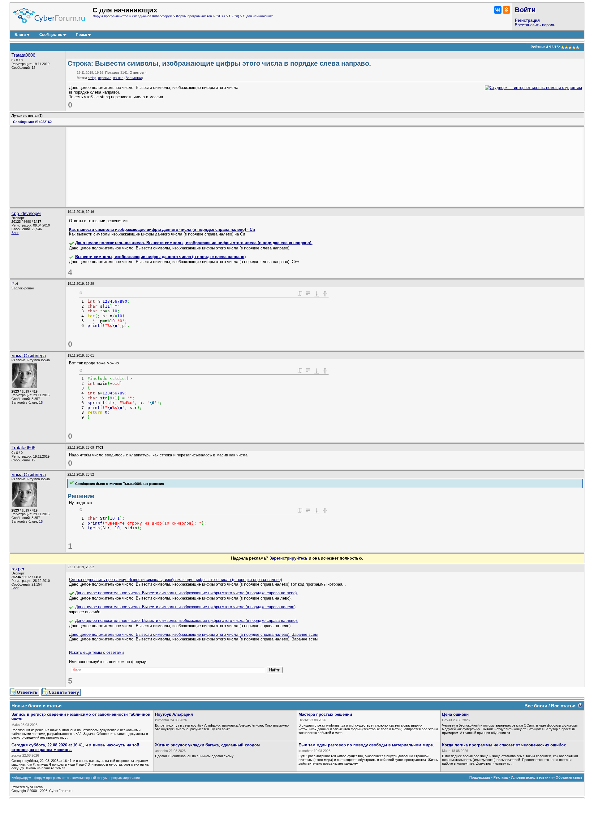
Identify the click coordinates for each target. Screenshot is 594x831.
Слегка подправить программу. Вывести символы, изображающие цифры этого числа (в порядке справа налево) (175, 579)
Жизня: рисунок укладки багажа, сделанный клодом (207, 745)
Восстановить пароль (535, 25)
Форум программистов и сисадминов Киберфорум (132, 16)
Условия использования (532, 777)
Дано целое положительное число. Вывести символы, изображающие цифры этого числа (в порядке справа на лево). (186, 593)
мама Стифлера (28, 355)
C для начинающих (258, 16)
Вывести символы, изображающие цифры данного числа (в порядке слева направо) (160, 256)
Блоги (20, 35)
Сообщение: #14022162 (32, 122)
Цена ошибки (455, 714)
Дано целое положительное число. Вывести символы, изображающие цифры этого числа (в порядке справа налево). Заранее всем (193, 634)
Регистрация (527, 20)
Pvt (14, 283)
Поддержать (479, 777)
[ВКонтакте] (497, 10)
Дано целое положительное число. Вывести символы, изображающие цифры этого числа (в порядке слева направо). (193, 242)
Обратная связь (569, 777)
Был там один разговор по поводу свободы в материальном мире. (366, 745)
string (92, 78)
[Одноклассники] (506, 10)
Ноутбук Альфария (174, 714)
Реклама (500, 777)
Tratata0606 (23, 55)
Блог (15, 233)
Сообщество (50, 35)
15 (41, 402)
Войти (525, 10)
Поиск (81, 35)
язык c (118, 78)
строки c (104, 78)
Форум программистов (194, 16)
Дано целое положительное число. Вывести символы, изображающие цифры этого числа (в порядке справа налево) (185, 607)
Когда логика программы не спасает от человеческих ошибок (504, 745)
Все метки (134, 78)
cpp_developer (26, 213)
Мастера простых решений (325, 714)
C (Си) (234, 16)
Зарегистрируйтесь (288, 558)
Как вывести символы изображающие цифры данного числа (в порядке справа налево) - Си (162, 229)
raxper (17, 568)
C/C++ (220, 16)
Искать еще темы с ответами (96, 652)
